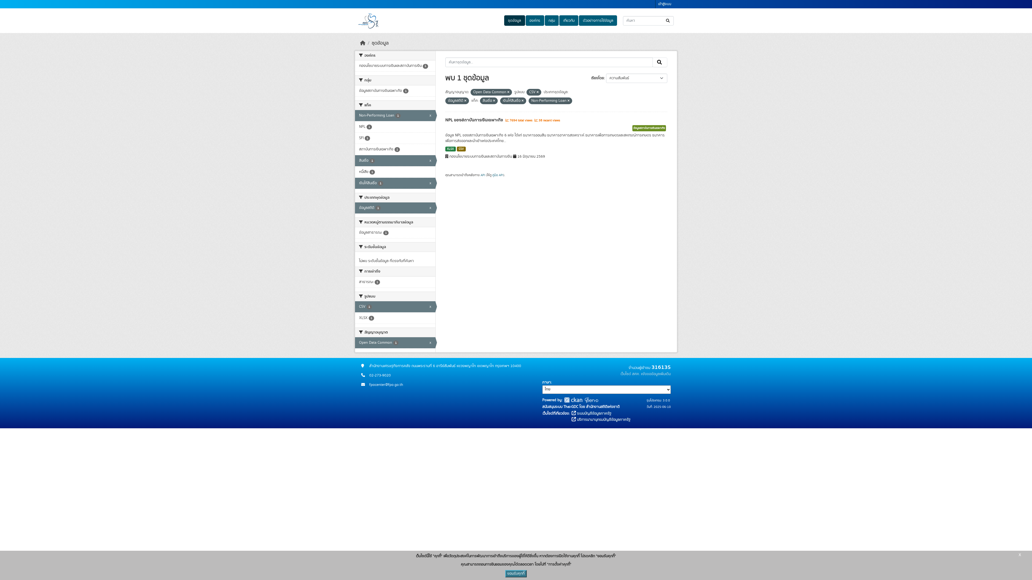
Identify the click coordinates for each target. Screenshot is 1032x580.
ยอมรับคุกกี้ (516, 573)
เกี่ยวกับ (569, 20)
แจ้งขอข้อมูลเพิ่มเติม (656, 374)
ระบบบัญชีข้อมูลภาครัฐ (593, 413)
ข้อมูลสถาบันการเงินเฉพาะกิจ (649, 128)
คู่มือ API (497, 175)
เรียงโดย (597, 78)
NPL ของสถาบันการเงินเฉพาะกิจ (474, 120)
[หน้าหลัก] (363, 43)
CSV (461, 149)
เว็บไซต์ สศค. (630, 374)
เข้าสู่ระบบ (664, 4)
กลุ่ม (552, 20)
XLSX (450, 149)
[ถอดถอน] (508, 92)
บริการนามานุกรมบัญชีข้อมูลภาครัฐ (603, 419)
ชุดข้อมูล (514, 20)
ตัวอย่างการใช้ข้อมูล (598, 20)
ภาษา (546, 382)
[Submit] (668, 21)
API (483, 175)
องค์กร (534, 20)
